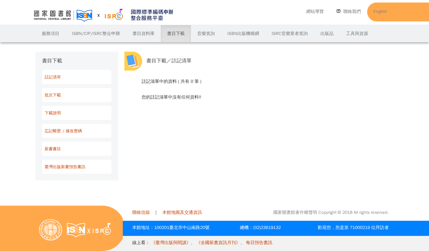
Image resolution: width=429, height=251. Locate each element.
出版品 (327, 33)
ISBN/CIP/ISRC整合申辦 (96, 33)
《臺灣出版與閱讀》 (171, 242)
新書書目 (53, 148)
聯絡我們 (352, 11)
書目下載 (176, 33)
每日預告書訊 (259, 242)
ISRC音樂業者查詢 (290, 33)
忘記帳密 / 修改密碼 (63, 131)
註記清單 (53, 77)
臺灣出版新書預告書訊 (65, 166)
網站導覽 (315, 11)
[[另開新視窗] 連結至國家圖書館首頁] (50, 229)
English (380, 11)
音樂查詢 (206, 33)
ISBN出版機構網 (243, 33)
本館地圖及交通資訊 (182, 212)
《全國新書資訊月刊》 (218, 242)
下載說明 (53, 113)
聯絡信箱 (141, 212)
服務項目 (50, 33)
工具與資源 (357, 33)
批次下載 (53, 95)
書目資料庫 (144, 33)
